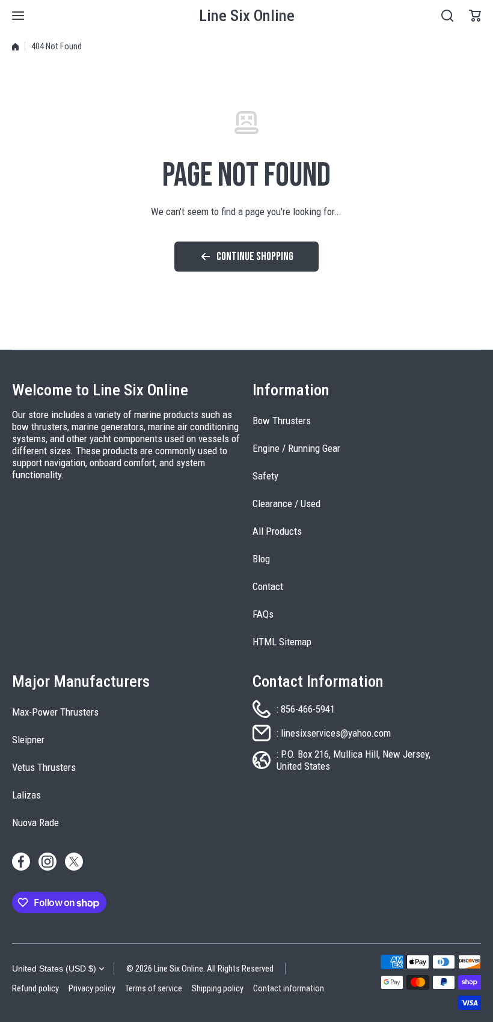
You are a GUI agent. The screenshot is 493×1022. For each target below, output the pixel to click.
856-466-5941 (308, 709)
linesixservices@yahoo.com (336, 733)
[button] (475, 16)
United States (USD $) (54, 968)
